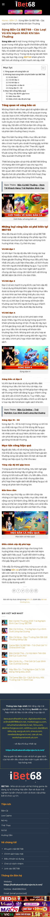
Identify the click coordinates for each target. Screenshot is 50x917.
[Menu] (3, 4)
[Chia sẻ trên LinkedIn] (36, 591)
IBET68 (27, 57)
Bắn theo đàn (14, 96)
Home (5, 20)
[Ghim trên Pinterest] (32, 591)
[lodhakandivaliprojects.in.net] (25, 4)
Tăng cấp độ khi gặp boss (18, 94)
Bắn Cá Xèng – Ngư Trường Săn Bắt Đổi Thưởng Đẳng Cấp (28, 638)
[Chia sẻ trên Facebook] (18, 591)
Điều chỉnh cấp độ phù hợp (19, 99)
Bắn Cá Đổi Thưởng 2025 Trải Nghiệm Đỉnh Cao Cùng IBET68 (27, 622)
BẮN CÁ (13, 20)
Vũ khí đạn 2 (14, 80)
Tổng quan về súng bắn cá (17, 71)
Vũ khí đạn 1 (13, 77)
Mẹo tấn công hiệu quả (15, 91)
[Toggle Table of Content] (42, 68)
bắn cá (14, 570)
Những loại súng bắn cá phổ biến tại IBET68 (25, 74)
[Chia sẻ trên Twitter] (23, 591)
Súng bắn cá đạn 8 (16, 85)
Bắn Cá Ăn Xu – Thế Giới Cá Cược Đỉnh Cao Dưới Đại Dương (27, 662)
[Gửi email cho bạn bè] (27, 591)
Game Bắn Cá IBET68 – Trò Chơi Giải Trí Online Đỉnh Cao (28, 646)
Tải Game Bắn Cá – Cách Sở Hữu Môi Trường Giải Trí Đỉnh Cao (26, 678)
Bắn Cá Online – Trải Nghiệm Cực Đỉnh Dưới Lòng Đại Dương (27, 630)
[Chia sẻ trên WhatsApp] (14, 591)
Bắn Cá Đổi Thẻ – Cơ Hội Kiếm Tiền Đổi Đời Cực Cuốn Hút (27, 654)
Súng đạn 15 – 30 (15, 88)
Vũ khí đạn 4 (14, 83)
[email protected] (18, 893)
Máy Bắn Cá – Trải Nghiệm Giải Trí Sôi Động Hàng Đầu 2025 (27, 670)
